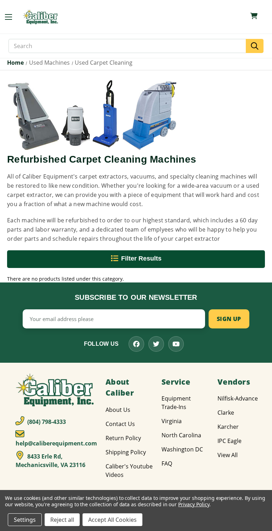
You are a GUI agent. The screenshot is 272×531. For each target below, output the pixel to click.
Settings (25, 520)
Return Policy (123, 438)
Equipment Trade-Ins (176, 403)
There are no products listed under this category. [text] (65, 278)
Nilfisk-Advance (237, 398)
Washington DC (182, 449)
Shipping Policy (126, 452)
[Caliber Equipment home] (41, 17)
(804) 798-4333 (46, 422)
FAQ (167, 463)
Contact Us (120, 424)
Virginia (172, 421)
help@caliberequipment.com (56, 443)
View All (227, 455)
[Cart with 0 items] (253, 16)
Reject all (62, 520)
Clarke (225, 412)
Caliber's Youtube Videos (129, 470)
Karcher (228, 427)
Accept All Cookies (112, 520)
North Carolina (181, 435)
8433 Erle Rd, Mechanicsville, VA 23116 (50, 461)
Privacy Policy (193, 504)
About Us (118, 410)
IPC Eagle (229, 441)
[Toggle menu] (12, 17)
